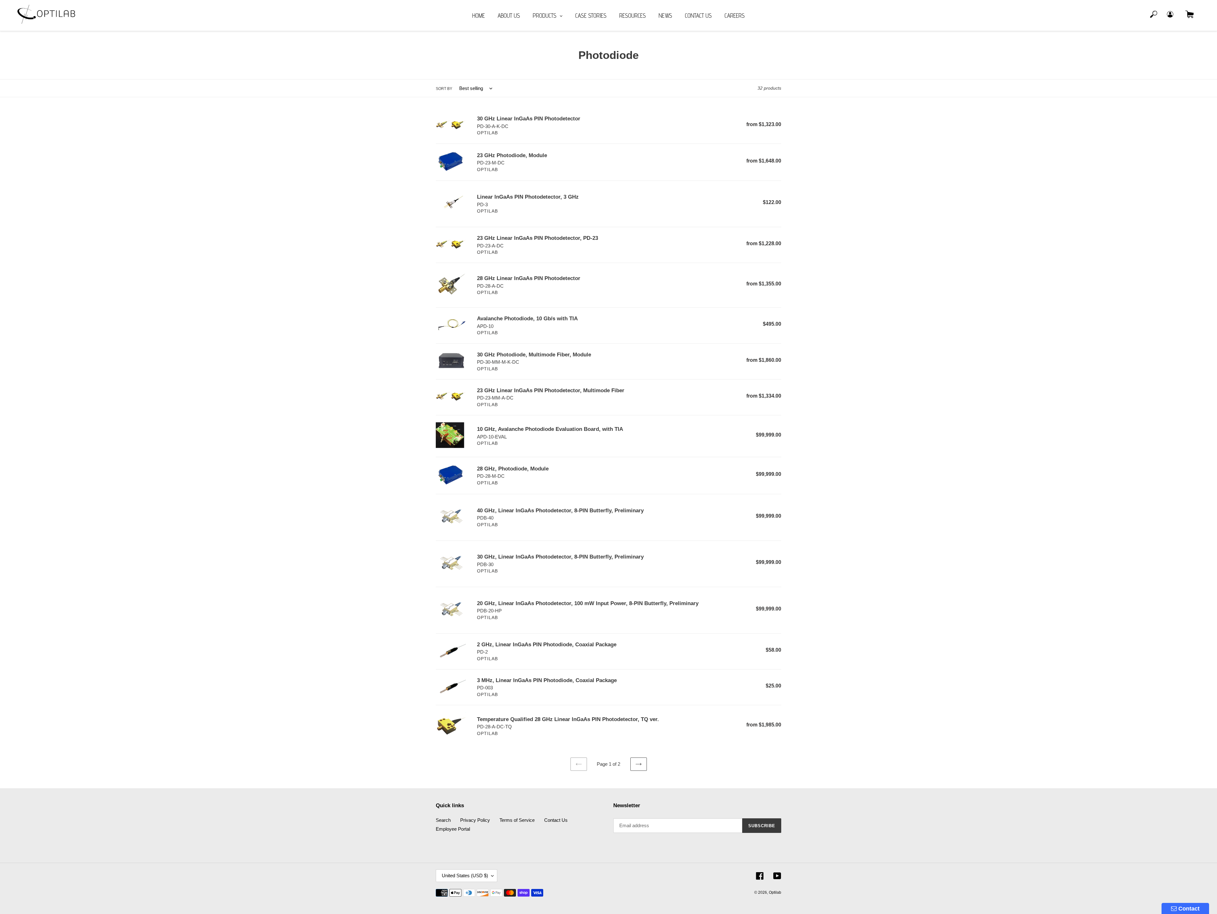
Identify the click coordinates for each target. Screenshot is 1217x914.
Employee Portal (453, 829)
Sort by (444, 88)
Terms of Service (517, 820)
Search (443, 820)
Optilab (775, 892)
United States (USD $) (465, 875)
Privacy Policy (475, 820)
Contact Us (556, 820)
